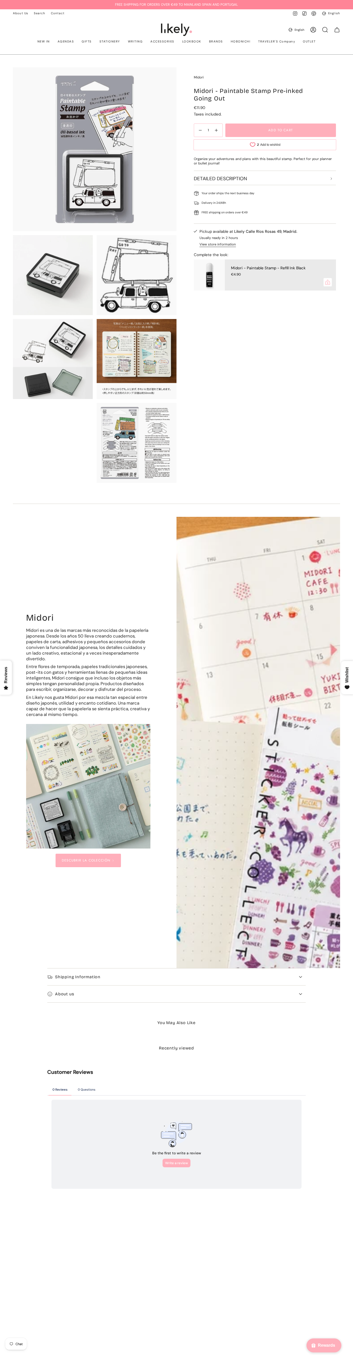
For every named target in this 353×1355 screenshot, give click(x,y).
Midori (199, 77)
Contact (58, 13)
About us (64, 993)
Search (39, 13)
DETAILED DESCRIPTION (220, 178)
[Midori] (88, 786)
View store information (217, 244)
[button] (44, 42)
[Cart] (337, 29)
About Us (20, 13)
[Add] (328, 282)
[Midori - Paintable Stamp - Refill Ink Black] (209, 275)
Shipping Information (78, 976)
